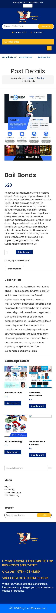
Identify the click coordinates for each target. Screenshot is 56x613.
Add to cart (24, 252)
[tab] (15, 268)
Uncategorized (25, 57)
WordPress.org (11, 495)
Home (31, 78)
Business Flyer (44, 57)
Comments (12, 492)
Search (43, 515)
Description (15, 268)
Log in (7, 486)
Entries (10, 489)
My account (38, 32)
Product (41, 78)
